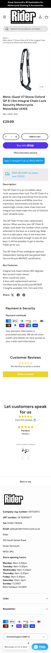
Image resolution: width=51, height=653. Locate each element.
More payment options (25, 152)
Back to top (25, 481)
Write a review (25, 374)
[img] (25, 416)
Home (5, 38)
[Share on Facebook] (18, 295)
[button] (46, 17)
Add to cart (34, 136)
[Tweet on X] (12, 295)
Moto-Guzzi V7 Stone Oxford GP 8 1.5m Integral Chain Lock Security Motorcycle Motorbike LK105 (24, 41)
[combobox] (25, 29)
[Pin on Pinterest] (24, 295)
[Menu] (4, 17)
